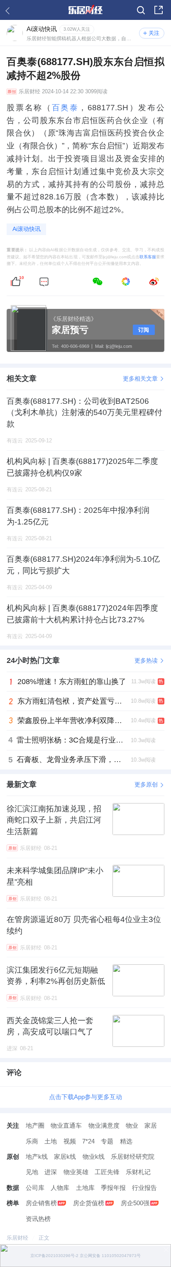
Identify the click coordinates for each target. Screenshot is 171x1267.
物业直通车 (66, 1125)
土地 (50, 1141)
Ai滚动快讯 (26, 229)
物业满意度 (104, 1125)
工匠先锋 (107, 1171)
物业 (132, 1125)
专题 (107, 1141)
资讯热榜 (38, 1218)
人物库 (60, 1187)
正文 (44, 1238)
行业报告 (144, 1187)
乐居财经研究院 (132, 1156)
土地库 (85, 1187)
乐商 (32, 1141)
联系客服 (147, 257)
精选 (126, 1141)
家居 (150, 1125)
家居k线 (65, 1156)
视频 (70, 1141)
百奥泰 (65, 107)
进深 (50, 1171)
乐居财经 (29, 92)
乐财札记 (138, 1171)
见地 (32, 1171)
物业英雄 (76, 1171)
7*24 (88, 1141)
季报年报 (113, 1187)
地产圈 (35, 1125)
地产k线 (37, 1156)
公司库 (35, 1187)
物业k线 (94, 1156)
